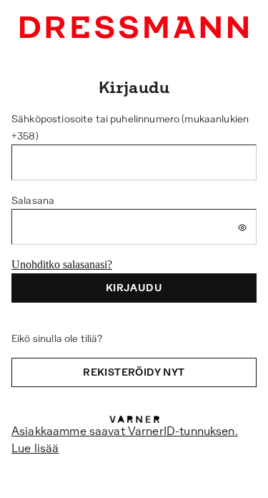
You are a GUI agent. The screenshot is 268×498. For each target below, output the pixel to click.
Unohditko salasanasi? (61, 264)
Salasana (32, 200)
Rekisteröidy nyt (133, 372)
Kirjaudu (134, 287)
